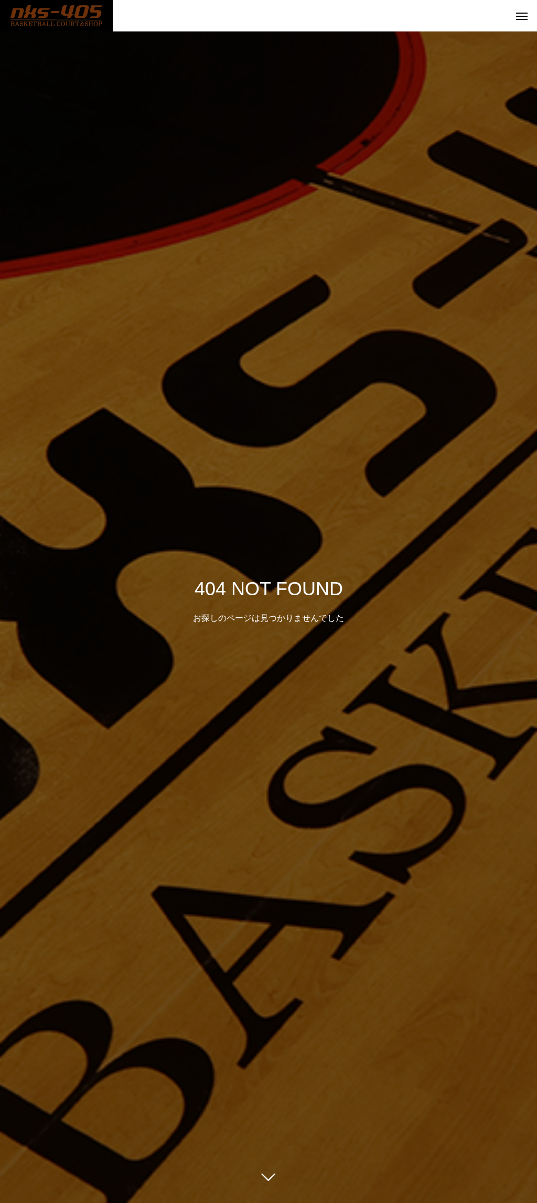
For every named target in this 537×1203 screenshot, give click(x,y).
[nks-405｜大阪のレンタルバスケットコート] (56, 15)
